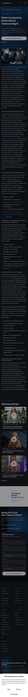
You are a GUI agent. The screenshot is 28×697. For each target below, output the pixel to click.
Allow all (18, 689)
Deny (8, 689)
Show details (14, 694)
